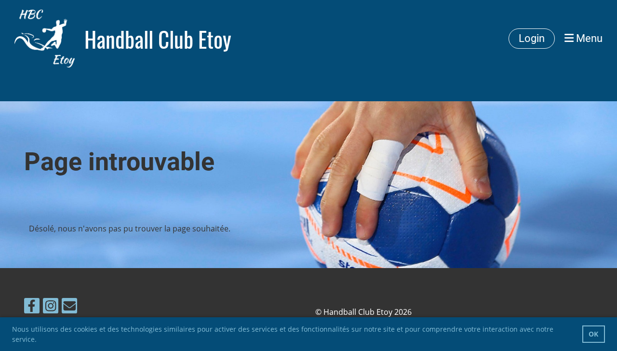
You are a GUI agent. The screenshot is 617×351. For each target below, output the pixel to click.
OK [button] (593, 333)
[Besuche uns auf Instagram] (50, 307)
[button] (40, 340)
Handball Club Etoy (157, 39)
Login (532, 38)
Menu (588, 38)
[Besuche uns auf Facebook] (32, 307)
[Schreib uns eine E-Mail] (69, 307)
